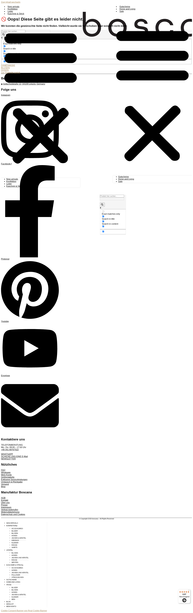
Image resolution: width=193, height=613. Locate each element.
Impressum (6, 507)
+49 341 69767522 (10, 450)
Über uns (5, 502)
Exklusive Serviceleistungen (14, 479)
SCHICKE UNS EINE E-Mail (14, 456)
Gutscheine (124, 7)
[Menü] (188, 590)
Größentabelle (7, 477)
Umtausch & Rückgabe (12, 482)
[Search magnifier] (102, 205)
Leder (10, 11)
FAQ (3, 470)
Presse (4, 505)
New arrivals (13, 7)
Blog (3, 486)
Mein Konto (6, 475)
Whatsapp (6, 472)
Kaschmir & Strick (16, 14)
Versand (5, 484)
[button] (152, 94)
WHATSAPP (7, 454)
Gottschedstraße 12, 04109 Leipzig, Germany (24, 84)
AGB (3, 498)
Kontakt (4, 500)
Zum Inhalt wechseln (10, 2)
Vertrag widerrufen (9, 510)
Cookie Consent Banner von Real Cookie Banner (24, 611)
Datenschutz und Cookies (13, 514)
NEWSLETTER (8, 459)
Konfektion (13, 9)
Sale (121, 11)
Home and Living (127, 9)
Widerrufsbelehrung (10, 512)
